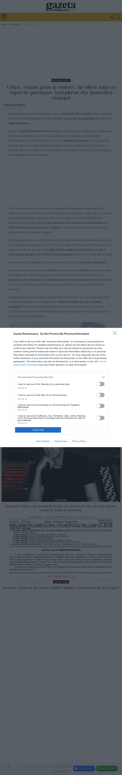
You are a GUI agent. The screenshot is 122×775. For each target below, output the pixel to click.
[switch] (100, 384)
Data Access (61, 441)
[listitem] (61, 377)
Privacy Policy (79, 441)
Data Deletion (43, 441)
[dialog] (61, 387)
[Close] (116, 334)
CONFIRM (38, 430)
